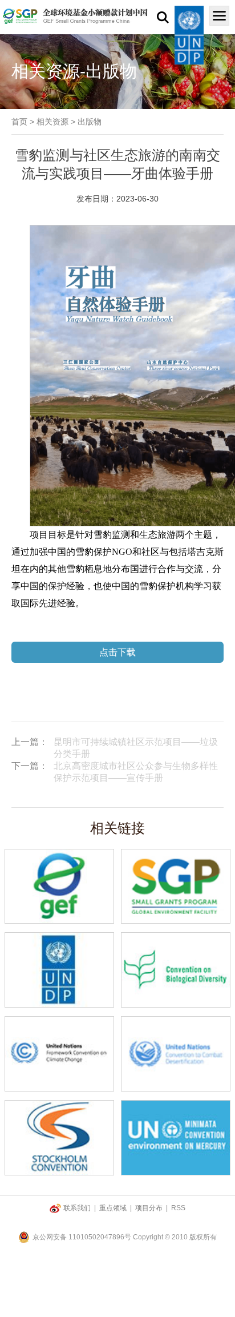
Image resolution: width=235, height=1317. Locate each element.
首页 (19, 121)
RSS (178, 1208)
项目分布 (149, 1208)
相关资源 (52, 121)
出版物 (90, 121)
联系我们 (77, 1208)
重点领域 (113, 1208)
